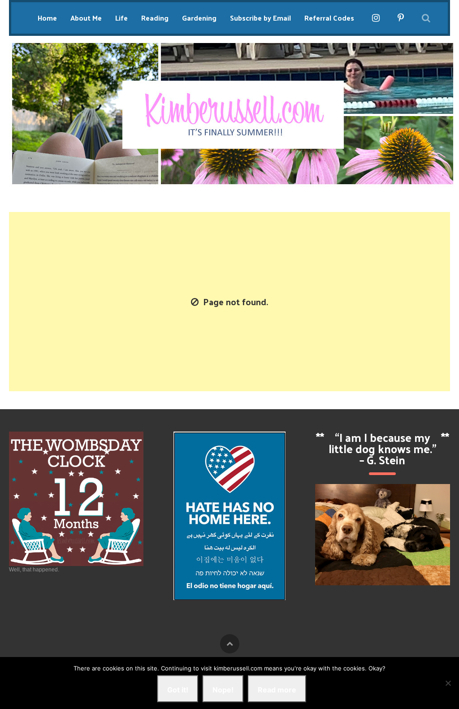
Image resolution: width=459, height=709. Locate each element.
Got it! (177, 689)
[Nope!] (447, 683)
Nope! (223, 689)
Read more (277, 689)
